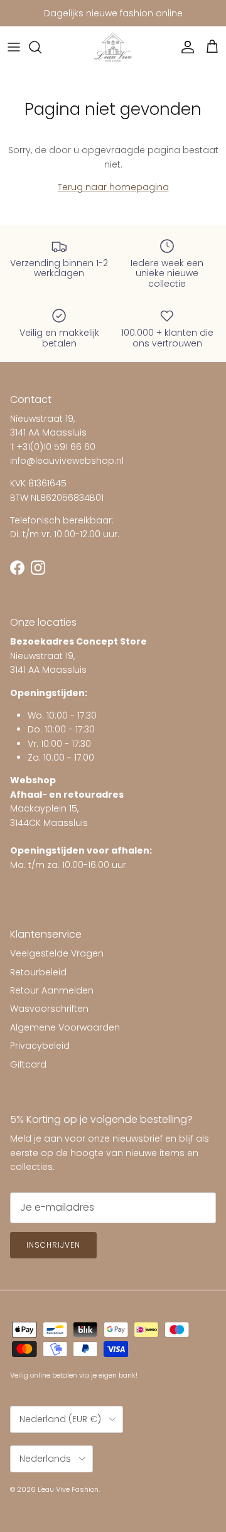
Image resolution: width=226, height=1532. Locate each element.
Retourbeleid (38, 972)
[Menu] (14, 47)
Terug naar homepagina (113, 187)
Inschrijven (53, 1245)
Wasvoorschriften (49, 1008)
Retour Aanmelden (52, 990)
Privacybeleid (40, 1045)
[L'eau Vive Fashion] (113, 47)
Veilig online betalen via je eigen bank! (73, 1375)
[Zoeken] (41, 47)
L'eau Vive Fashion (68, 1489)
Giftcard (28, 1064)
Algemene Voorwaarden (65, 1027)
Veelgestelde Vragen (57, 953)
